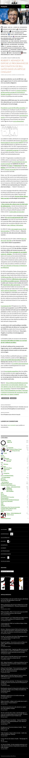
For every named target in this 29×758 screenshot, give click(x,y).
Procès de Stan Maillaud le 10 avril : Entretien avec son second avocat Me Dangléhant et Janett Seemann (14, 406)
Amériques (6, 31)
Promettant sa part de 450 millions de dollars (13, 108)
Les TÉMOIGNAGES (5, 551)
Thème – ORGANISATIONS (13, 487)
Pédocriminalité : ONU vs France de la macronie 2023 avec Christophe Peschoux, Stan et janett (14, 612)
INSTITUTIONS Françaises (7, 497)
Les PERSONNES (13, 44)
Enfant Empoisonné (6, 518)
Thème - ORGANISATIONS (14, 52)
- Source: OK (16, 27)
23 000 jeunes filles (6, 277)
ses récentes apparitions (11, 371)
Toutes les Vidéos (5, 561)
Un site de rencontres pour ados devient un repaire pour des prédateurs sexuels (13, 707)
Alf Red (9, 74)
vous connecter (11, 425)
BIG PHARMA (23, 31)
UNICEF (12, 54)
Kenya (25, 42)
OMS (20, 46)
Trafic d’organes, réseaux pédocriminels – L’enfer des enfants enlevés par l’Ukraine (14, 733)
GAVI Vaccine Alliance (18, 38)
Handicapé (13, 398)
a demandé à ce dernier (12, 150)
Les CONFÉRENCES (5, 537)
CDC (13, 32)
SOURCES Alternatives (17, 51)
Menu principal (27, 6)
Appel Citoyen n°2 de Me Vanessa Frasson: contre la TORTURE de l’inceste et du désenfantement (14, 676)
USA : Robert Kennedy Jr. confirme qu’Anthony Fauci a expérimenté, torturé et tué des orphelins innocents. (14, 663)
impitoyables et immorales (16, 211)
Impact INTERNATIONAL (7, 475)
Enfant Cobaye (18, 34)
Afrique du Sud (22, 29)
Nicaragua (15, 46)
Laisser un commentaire (18, 74)
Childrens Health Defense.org (8, 485)
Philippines (14, 49)
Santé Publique (6, 51)
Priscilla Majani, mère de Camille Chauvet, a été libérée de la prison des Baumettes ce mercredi (14, 599)
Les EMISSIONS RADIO (6, 554)
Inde (12, 41)
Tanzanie (3, 52)
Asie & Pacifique (15, 31)
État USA (10, 36)
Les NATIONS (6, 44)
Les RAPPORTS (4, 545)
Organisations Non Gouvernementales (11, 48)
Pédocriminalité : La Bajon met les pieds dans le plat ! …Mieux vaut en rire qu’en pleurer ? (14, 701)
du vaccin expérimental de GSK (14, 217)
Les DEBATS (3, 548)
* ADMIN (5, 27)
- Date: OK (9, 27)
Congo (12, 34)
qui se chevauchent (18, 121)
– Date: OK (9, 442)
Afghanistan (23, 27)
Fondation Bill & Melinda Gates (8, 508)
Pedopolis (4, 6)
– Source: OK (4, 446)
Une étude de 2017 (6, 306)
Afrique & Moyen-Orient (9, 29)
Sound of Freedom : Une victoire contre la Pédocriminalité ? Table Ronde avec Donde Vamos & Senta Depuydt (14, 643)
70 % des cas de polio (10, 169)
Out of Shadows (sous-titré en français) (10, 413)
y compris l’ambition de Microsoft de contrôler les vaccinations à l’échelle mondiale (14, 92)
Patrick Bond (4, 49)
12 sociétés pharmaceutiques (20, 363)
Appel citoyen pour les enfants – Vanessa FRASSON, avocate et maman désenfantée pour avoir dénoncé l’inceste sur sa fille (14, 721)
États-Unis (17, 36)
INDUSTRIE (16, 41)
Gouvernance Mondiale (7, 39)
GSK (15, 39)
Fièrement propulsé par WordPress (8, 756)
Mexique (9, 46)
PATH (24, 48)
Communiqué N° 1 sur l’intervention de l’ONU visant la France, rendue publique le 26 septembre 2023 (14, 618)
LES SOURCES (21, 44)
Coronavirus (5, 398)
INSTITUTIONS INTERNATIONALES (15, 42)
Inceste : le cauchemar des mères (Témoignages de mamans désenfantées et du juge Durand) (14, 637)
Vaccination (17, 54)
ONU (22, 46)
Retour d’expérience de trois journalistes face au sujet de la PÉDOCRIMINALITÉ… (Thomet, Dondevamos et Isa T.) (14, 606)
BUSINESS (9, 32)
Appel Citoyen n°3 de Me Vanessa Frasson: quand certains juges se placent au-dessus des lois (14, 657)
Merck (2, 46)
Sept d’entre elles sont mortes (11, 285)
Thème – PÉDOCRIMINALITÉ (13, 513)
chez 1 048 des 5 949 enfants (15, 225)
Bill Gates (3, 32)
